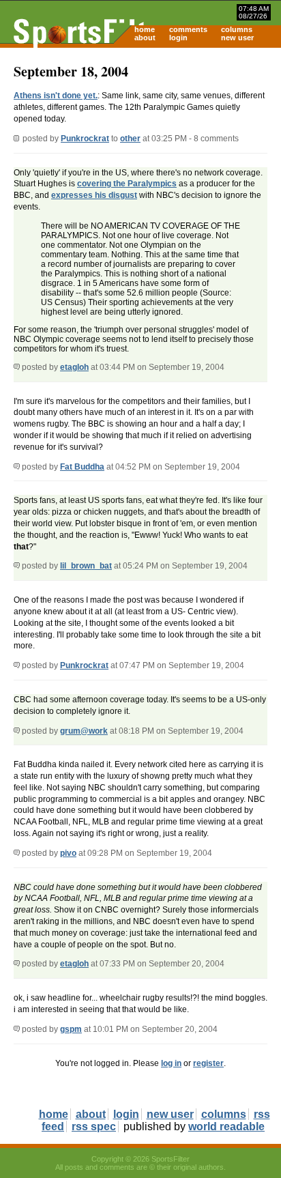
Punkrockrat (85, 138)
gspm (71, 1029)
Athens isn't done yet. (56, 95)
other (130, 138)
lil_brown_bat (86, 566)
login (178, 37)
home (144, 29)
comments (188, 29)
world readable (226, 1126)
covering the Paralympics (127, 183)
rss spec (94, 1126)
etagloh (74, 367)
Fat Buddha (82, 467)
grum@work (84, 731)
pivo (68, 853)
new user (237, 37)
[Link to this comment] (17, 367)
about (145, 37)
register (208, 1063)
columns (236, 29)
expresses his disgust (94, 195)
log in (171, 1063)
